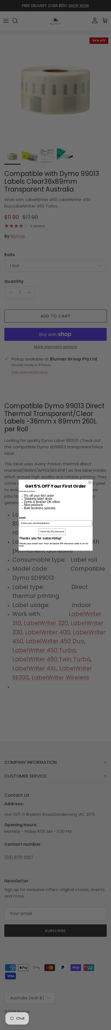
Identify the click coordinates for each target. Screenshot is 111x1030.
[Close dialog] (90, 482)
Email (22, 517)
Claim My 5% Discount (52, 531)
